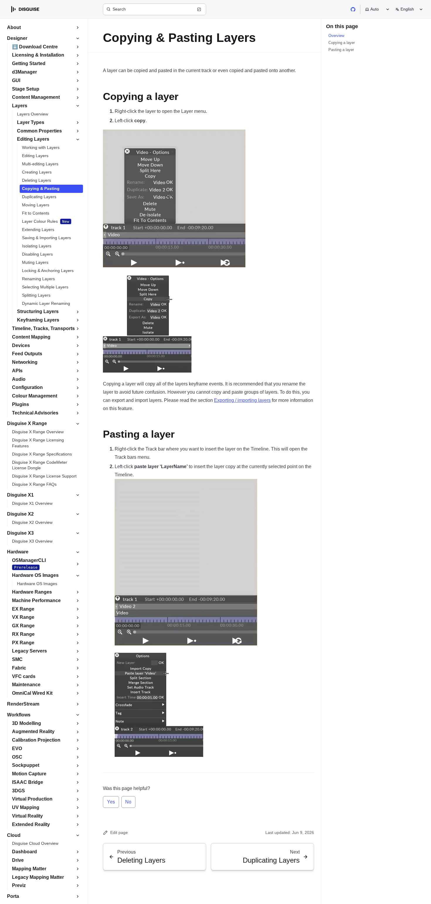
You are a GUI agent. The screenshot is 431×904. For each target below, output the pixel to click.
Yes (111, 801)
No (128, 801)
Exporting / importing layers (242, 400)
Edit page (119, 832)
